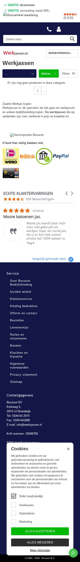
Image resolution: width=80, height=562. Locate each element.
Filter (66, 73)
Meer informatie (40, 550)
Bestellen (17, 320)
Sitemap (16, 381)
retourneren (21, 5)
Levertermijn (19, 327)
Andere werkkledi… (59, 53)
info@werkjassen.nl (29, 424)
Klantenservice (21, 299)
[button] (67, 193)
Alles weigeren (40, 542)
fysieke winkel (20, 291)
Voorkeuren (26, 505)
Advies (46, 73)
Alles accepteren (40, 531)
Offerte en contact (23, 313)
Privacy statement (23, 374)
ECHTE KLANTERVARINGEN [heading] (28, 193)
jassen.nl (15, 52)
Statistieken (26, 513)
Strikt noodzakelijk (31, 496)
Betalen (15, 345)
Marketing (25, 521)
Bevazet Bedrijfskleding (20, 28)
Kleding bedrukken (24, 306)
